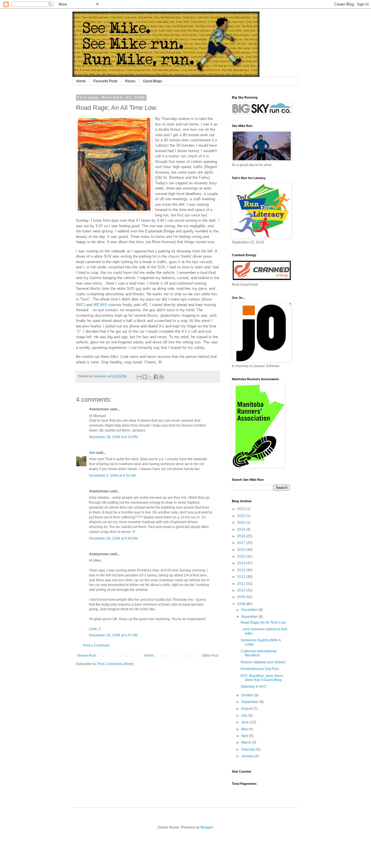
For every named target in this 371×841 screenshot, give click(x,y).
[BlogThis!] (145, 377)
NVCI (80, 305)
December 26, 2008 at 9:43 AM (113, 538)
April (245, 736)
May (245, 729)
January (248, 756)
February (248, 749)
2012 (241, 577)
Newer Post (86, 655)
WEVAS (100, 305)
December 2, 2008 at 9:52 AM (112, 476)
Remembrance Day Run (260, 669)
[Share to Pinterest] (161, 377)
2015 (241, 556)
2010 (241, 590)
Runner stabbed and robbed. (263, 662)
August (247, 709)
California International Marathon (259, 653)
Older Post (210, 655)
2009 (241, 597)
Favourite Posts (105, 81)
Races (130, 81)
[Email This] (139, 377)
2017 (241, 543)
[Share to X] (150, 377)
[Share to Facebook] (156, 377)
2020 (241, 522)
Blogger (207, 827)
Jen (92, 453)
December (250, 610)
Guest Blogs (152, 81)
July (244, 715)
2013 (241, 570)
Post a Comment (96, 645)
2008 (241, 604)
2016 (241, 550)
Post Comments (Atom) (115, 664)
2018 (241, 536)
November (250, 617)
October (247, 695)
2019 (241, 529)
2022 (241, 516)
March (246, 742)
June (245, 722)
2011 (241, 584)
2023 (241, 509)
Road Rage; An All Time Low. (263, 622)
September (250, 702)
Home (81, 81)
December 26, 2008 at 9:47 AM (113, 635)
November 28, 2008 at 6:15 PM (113, 437)
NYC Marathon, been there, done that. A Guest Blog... (262, 678)
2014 (241, 563)
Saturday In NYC (254, 687)
